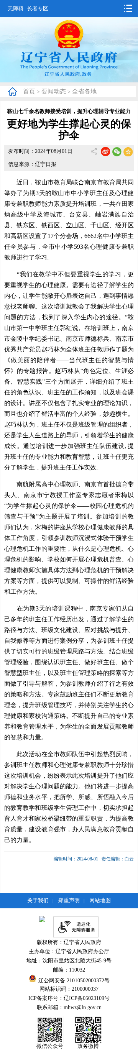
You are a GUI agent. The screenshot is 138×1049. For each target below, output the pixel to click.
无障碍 (16, 8)
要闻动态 (53, 91)
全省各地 (84, 91)
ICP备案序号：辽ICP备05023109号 (69, 998)
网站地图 (100, 900)
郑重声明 (69, 900)
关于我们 (38, 900)
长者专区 (37, 8)
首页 (29, 91)
